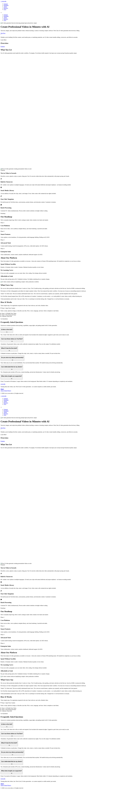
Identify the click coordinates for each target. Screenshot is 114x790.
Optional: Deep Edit (7, 316)
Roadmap (6, 5)
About (5, 6)
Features (6, 4)
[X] (3, 389)
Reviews (6, 8)
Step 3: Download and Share (9, 314)
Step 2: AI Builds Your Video (9, 313)
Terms (5, 390)
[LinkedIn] (2, 389)
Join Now (3, 33)
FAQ (5, 9)
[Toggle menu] (1, 12)
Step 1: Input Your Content (8, 308)
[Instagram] (1, 389)
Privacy (9, 390)
